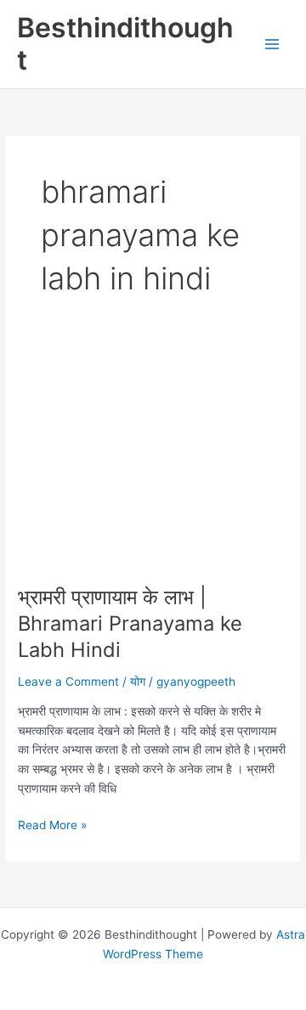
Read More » (52, 826)
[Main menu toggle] (272, 44)
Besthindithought (125, 43)
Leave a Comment (68, 681)
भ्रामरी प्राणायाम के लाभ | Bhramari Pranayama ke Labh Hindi (130, 623)
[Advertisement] (153, 470)
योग (137, 681)
